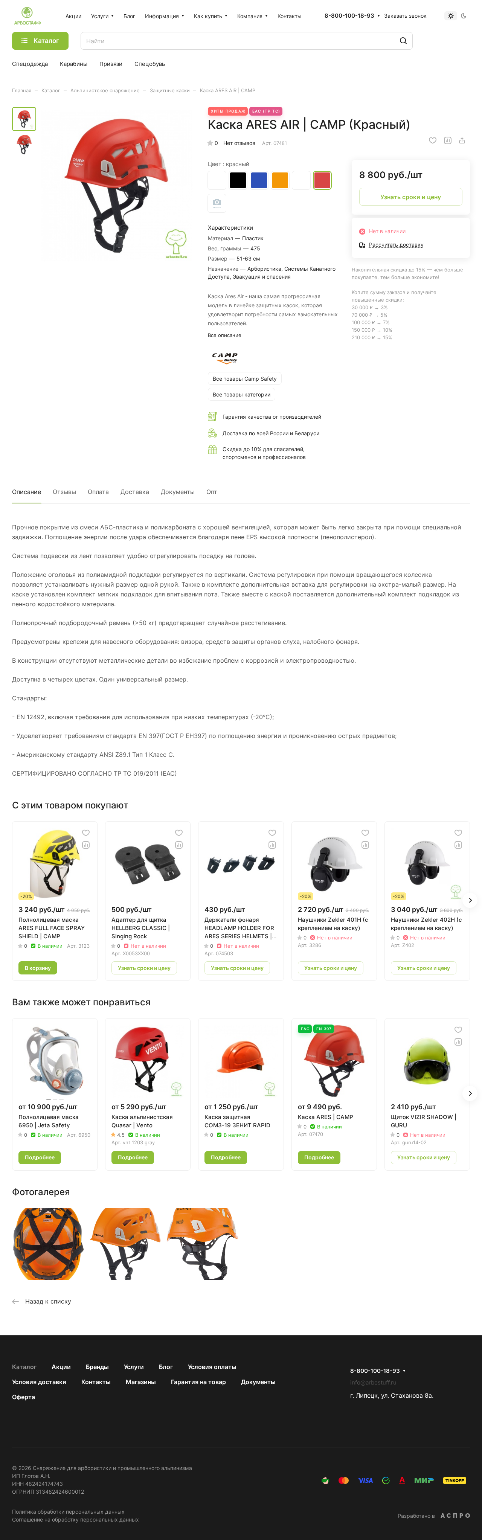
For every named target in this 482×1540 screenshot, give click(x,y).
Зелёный (217, 203)
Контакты (96, 1382)
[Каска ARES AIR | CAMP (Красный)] (116, 185)
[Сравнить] (447, 140)
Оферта (23, 1397)
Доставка (134, 492)
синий (259, 180)
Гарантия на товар (198, 1382)
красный (322, 180)
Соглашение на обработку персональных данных (75, 1519)
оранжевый (280, 180)
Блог (166, 1367)
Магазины (141, 1382)
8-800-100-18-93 (349, 15)
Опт (211, 492)
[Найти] (403, 41)
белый (301, 180)
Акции (61, 1367)
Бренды (97, 1367)
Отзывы (64, 492)
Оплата (98, 492)
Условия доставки (39, 1382)
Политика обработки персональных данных (68, 1511)
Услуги (134, 1367)
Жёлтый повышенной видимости (217, 180)
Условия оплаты (212, 1367)
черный (238, 180)
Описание (26, 492)
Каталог (24, 1367)
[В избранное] (432, 140)
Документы (178, 492)
